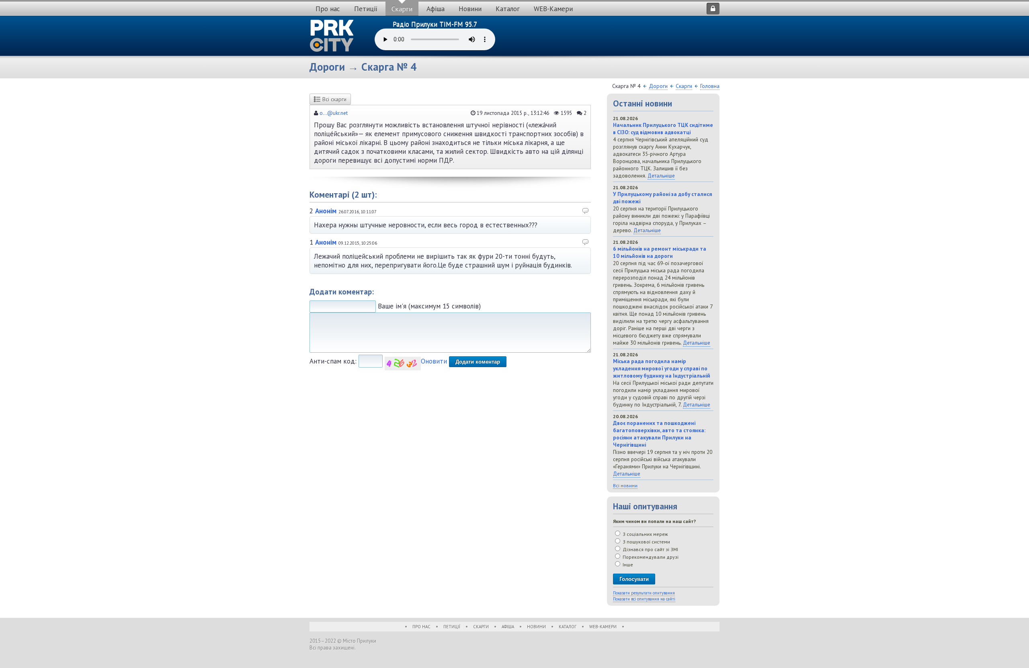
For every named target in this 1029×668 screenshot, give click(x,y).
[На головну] (332, 36)
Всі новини (625, 485)
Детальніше (661, 175)
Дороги (658, 86)
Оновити (434, 361)
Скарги (402, 8)
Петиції (365, 8)
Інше (627, 565)
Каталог (508, 8)
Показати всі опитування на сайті (644, 599)
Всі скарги (334, 99)
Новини (470, 8)
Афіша (435, 8)
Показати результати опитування (644, 593)
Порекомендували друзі (649, 557)
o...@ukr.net (334, 112)
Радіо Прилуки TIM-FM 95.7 (435, 24)
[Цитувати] (585, 211)
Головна (709, 86)
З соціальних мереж (644, 534)
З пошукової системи (645, 542)
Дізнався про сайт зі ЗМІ (649, 549)
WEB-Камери (553, 8)
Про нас (328, 8)
